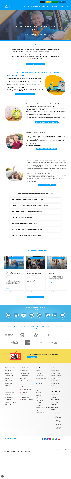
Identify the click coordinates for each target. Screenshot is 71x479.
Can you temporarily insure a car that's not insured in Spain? (26, 235)
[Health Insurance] (23, 315)
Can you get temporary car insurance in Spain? (23, 217)
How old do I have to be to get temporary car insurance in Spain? (27, 229)
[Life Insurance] (31, 315)
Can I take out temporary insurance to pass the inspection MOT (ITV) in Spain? (30, 205)
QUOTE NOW (49, 6)
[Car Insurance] (8, 315)
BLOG (67, 6)
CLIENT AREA (55, 6)
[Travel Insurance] (39, 315)
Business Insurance (62, 319)
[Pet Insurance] (47, 315)
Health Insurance (24, 318)
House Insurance (16, 318)
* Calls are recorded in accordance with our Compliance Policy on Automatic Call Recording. (17, 451)
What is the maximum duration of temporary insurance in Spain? (27, 211)
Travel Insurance (39, 318)
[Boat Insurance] (54, 315)
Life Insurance (31, 318)
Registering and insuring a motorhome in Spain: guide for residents (14, 273)
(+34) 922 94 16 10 (12, 438)
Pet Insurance (47, 318)
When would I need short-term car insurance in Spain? (24, 223)
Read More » (8, 288)
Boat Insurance (55, 318)
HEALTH (43, 6)
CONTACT (62, 6)
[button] (35, 200)
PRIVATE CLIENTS (27, 6)
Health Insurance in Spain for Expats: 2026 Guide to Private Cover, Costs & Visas (34, 273)
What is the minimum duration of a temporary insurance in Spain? (27, 199)
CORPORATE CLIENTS (36, 6)
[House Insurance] (16, 315)
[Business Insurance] (62, 315)
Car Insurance (8, 318)
